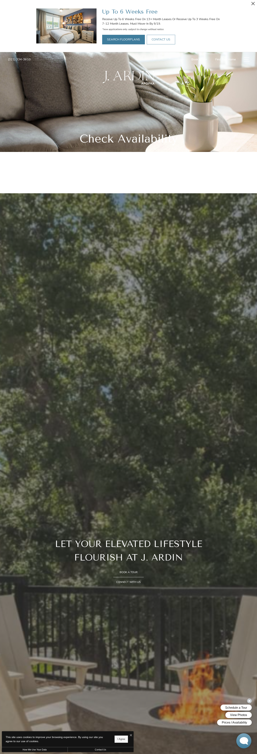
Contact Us (100, 749)
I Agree (121, 739)
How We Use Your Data (35, 749)
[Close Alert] (253, 4)
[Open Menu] (246, 59)
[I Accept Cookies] (131, 735)
